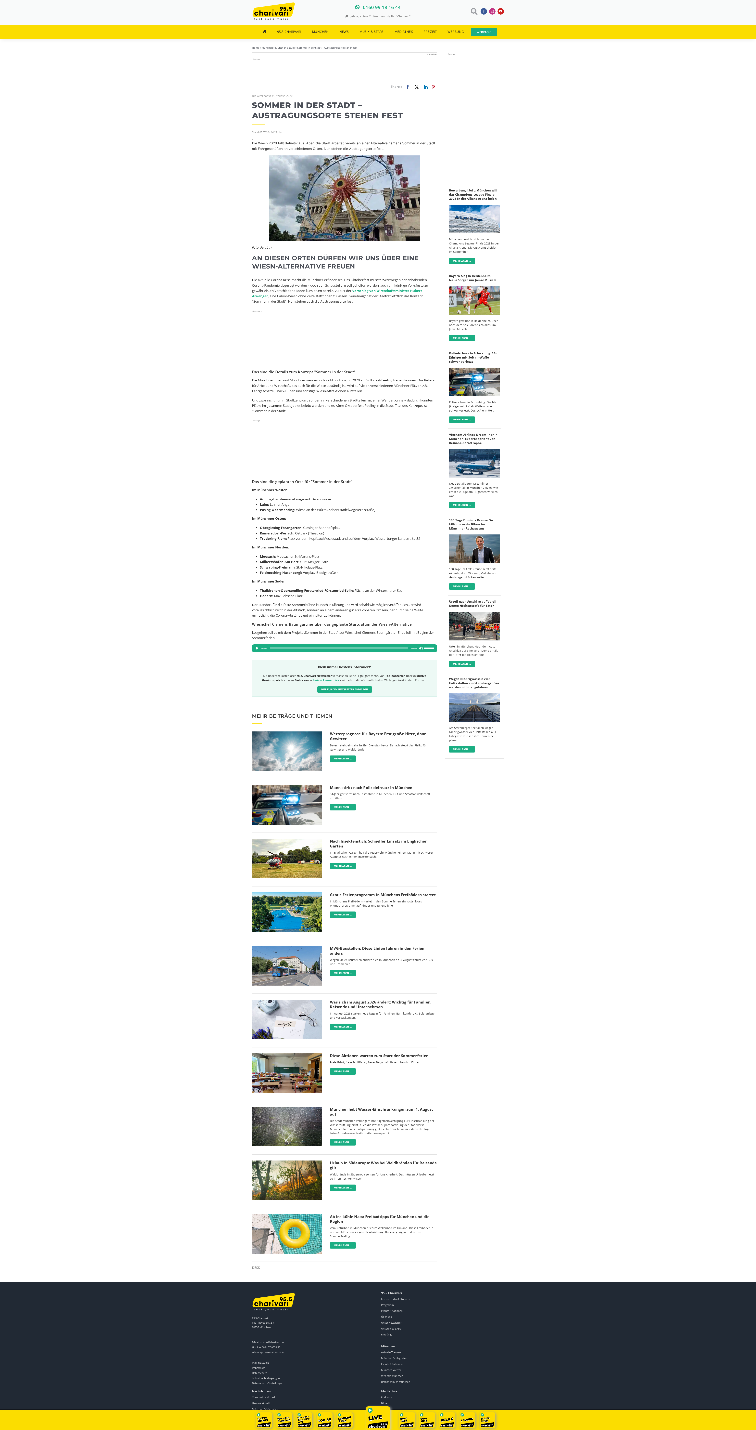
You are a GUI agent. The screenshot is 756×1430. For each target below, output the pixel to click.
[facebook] (484, 11)
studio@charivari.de (272, 1342)
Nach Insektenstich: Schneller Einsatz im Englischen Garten (378, 844)
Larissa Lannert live (326, 680)
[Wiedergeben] (257, 648)
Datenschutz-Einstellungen (267, 1383)
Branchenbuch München (395, 1382)
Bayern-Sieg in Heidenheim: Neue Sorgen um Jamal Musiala (473, 278)
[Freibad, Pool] (287, 1216)
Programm (387, 1305)
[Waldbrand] (287, 1162)
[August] (287, 1001)
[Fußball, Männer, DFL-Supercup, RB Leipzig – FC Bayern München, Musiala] (474, 287)
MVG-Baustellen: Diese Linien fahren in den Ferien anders (377, 951)
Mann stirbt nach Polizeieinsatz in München (371, 787)
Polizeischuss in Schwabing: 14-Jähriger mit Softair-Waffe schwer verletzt (473, 357)
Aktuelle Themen (391, 1352)
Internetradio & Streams (395, 1299)
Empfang (386, 1334)
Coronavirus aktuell (263, 1397)
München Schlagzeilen (394, 1358)
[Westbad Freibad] (287, 894)
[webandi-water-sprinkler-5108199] (287, 1108)
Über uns (386, 1316)
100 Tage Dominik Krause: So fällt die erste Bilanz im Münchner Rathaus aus (471, 524)
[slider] (429, 647)
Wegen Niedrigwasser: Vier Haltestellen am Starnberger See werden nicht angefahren (474, 683)
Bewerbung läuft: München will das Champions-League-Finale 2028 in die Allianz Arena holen (473, 194)
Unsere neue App (391, 1328)
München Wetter (391, 1370)
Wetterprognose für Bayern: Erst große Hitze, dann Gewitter (378, 736)
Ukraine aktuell (261, 1403)
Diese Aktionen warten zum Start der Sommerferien (379, 1055)
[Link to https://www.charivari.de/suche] (474, 11)
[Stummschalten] (421, 648)
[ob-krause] (474, 536)
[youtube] (501, 11)
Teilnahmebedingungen (266, 1378)
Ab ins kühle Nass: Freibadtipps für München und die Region (379, 1219)
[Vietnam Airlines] (474, 450)
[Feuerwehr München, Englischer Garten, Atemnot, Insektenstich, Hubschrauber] (287, 840)
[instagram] (492, 11)
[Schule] (287, 1055)
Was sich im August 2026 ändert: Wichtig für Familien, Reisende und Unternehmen (380, 1005)
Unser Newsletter (391, 1322)
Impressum (258, 1368)
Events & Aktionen (392, 1311)
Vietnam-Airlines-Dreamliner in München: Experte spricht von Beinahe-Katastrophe (473, 439)
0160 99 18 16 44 (274, 1352)
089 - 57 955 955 (271, 1347)
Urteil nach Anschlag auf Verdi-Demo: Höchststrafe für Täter (473, 603)
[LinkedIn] (425, 87)
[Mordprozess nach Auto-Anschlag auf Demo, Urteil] (474, 613)
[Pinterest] (433, 87)
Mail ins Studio (260, 1362)
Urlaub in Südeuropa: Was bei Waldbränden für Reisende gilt (383, 1165)
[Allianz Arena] (474, 206)
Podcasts (386, 1397)
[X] (416, 87)
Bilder (384, 1403)
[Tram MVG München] (287, 947)
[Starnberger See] (474, 695)
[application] (344, 648)
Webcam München (392, 1376)
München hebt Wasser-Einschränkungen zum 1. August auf (381, 1112)
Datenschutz (259, 1373)
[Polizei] (287, 787)
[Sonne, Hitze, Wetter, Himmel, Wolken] (287, 733)
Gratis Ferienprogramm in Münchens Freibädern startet (383, 894)
